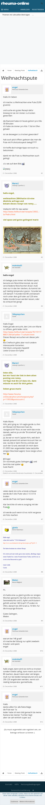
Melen (15, 580)
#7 (42, 519)
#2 (42, 257)
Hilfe (17, 784)
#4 (42, 355)
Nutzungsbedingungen (30, 784)
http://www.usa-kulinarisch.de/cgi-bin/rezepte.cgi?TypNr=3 (20, 543)
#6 (42, 471)
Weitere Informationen (27, 801)
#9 (42, 621)
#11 (41, 686)
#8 (42, 572)
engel (15, 87)
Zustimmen (14, 801)
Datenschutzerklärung (20, 790)
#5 (42, 404)
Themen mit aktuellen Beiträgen (16, 15)
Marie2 (15, 183)
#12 (41, 722)
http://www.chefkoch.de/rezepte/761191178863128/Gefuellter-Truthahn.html (22, 333)
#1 (42, 173)
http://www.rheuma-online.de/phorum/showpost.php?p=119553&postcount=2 (18, 397)
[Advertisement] (22, 40)
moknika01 (17, 265)
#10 (41, 651)
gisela (15, 527)
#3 (42, 306)
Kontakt (8, 784)
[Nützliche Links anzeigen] (41, 70)
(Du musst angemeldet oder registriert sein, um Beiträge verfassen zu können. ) (22, 731)
